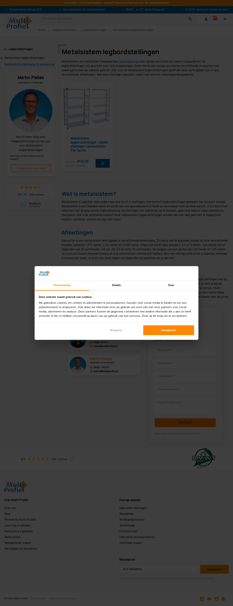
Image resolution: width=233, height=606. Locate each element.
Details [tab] (116, 285)
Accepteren (168, 330)
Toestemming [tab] (61, 285)
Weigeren (116, 330)
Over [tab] (171, 285)
